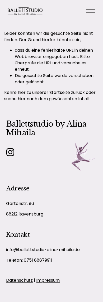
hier (22, 92)
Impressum (48, 280)
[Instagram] (10, 152)
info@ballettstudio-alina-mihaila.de (43, 250)
